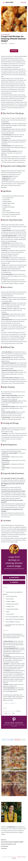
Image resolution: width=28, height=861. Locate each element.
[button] (23, 2)
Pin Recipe (15, 582)
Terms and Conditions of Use (8, 844)
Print (24, 739)
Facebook (12, 739)
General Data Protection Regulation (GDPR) (12, 842)
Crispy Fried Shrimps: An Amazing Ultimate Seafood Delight (13, 38)
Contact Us (4, 848)
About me (3, 839)
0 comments (12, 43)
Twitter (5, 739)
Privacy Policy (4, 846)
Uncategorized (5, 34)
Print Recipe (14, 50)
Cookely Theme (21, 856)
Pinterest (18, 739)
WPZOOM (14, 858)
